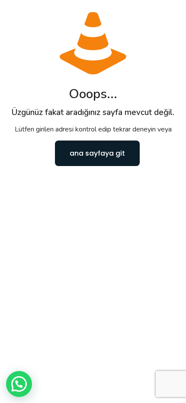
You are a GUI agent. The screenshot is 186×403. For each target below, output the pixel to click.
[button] (19, 384)
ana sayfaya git (97, 153)
